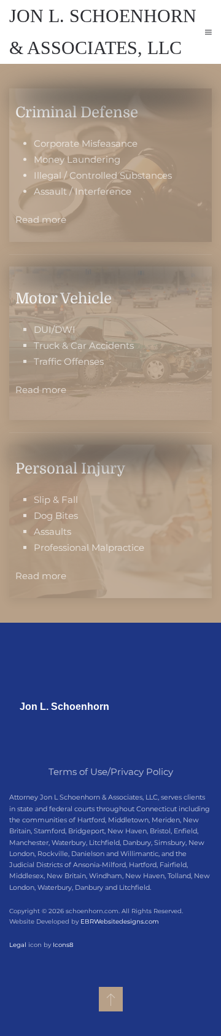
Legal (17, 945)
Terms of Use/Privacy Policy (110, 771)
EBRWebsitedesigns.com (119, 921)
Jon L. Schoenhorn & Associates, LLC (102, 32)
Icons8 (63, 945)
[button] (208, 32)
